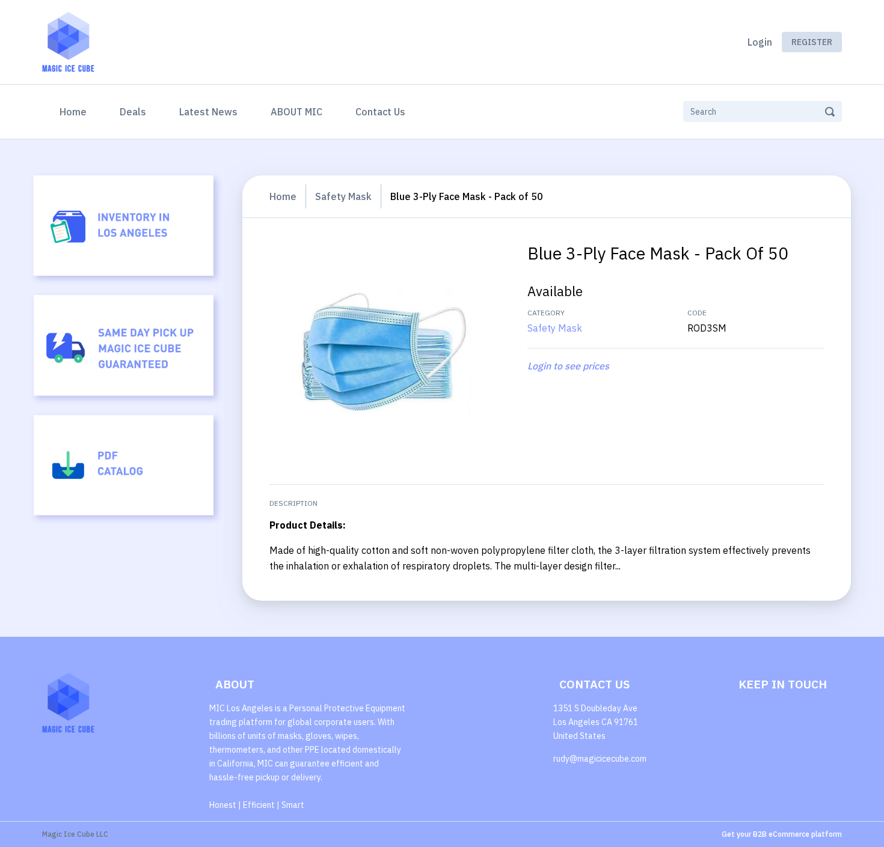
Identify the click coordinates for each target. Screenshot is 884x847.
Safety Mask (343, 196)
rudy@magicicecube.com (599, 758)
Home (75, 111)
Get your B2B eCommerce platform (782, 834)
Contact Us (380, 112)
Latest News (208, 112)
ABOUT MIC (296, 112)
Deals (133, 112)
